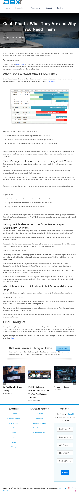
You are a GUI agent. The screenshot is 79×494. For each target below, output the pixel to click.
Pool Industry (39, 413)
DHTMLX (52, 81)
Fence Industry (39, 418)
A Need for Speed (61, 387)
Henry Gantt (20, 64)
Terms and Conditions (14, 418)
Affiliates (14, 428)
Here (12, 338)
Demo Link (71, 414)
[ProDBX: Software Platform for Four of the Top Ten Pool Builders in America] (39, 367)
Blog (14, 437)
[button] (4, 383)
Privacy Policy (14, 423)
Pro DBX (6, 37)
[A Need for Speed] (65, 367)
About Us (14, 413)
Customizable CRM (40, 432)
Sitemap (14, 432)
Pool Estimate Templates (39, 428)
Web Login (14, 447)
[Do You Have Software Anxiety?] (14, 367)
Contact (14, 442)
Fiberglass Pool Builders (39, 423)
